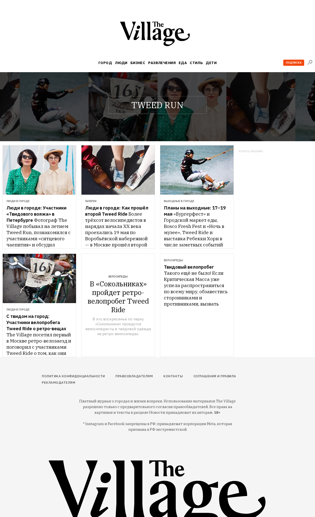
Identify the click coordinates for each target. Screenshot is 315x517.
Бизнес (137, 63)
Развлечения (162, 63)
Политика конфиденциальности (73, 376)
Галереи (90, 201)
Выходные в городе (179, 201)
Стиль (196, 63)
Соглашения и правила (214, 376)
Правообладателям (134, 376)
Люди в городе (18, 201)
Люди (121, 63)
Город (105, 63)
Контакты (173, 376)
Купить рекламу (251, 151)
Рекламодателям (58, 382)
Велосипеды (118, 276)
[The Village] (157, 35)
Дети (211, 63)
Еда (183, 63)
